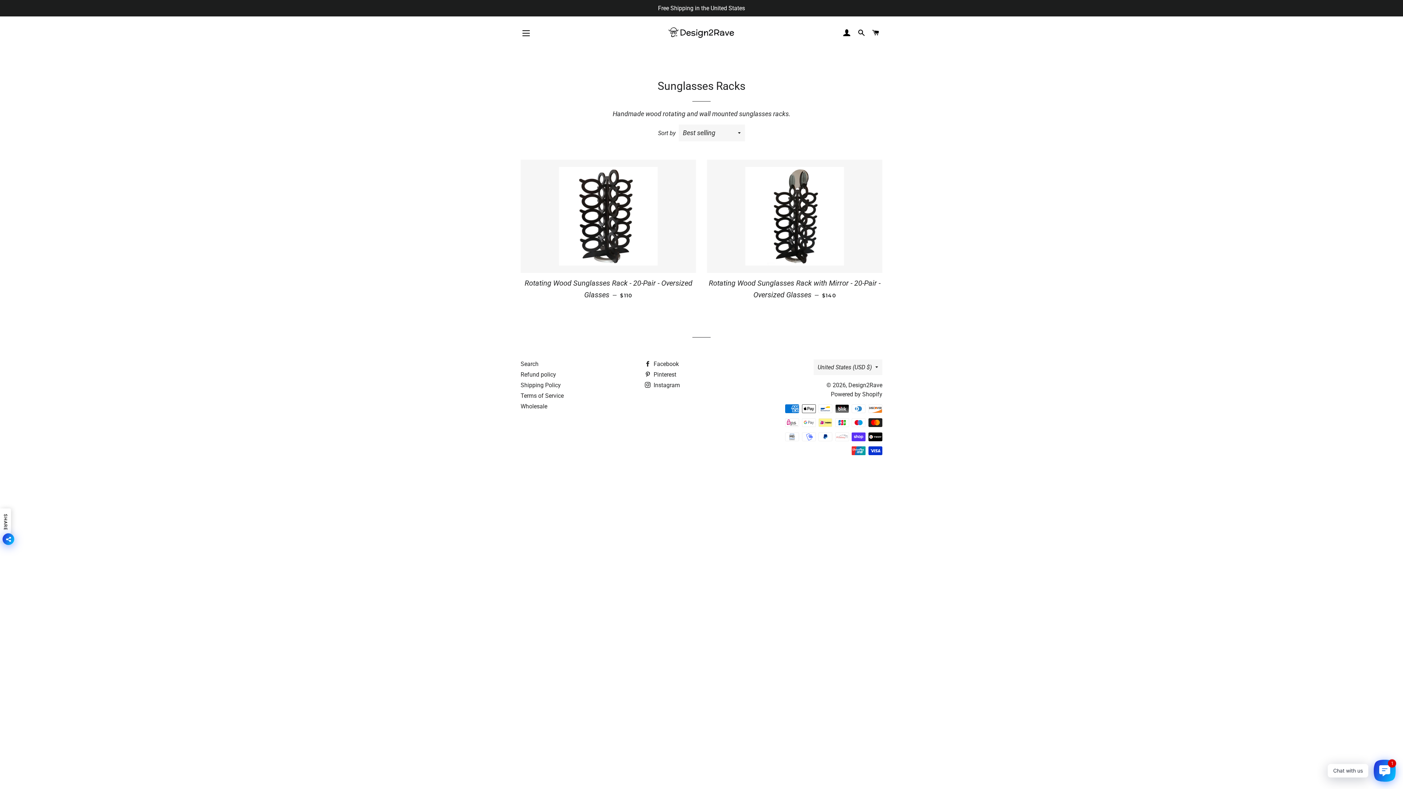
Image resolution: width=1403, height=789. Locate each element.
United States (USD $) (845, 367)
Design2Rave (865, 385)
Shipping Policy (541, 385)
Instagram (666, 385)
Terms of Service (542, 395)
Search (530, 364)
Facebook (665, 364)
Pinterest (664, 374)
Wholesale (534, 406)
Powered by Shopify (856, 394)
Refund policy (538, 374)
